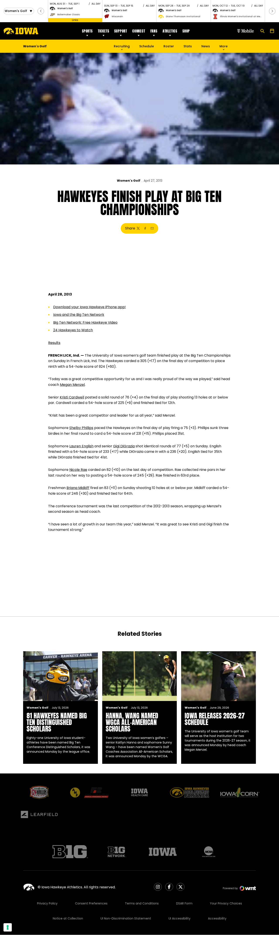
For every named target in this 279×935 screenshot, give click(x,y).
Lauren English (81, 446)
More (223, 46)
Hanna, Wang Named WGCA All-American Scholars (132, 722)
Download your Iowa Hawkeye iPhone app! (89, 306)
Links (75, 20)
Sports (87, 31)
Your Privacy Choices (226, 903)
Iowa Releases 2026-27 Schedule (215, 719)
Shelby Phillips (81, 427)
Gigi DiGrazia (124, 446)
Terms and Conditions (142, 903)
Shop (186, 31)
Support (120, 31)
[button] (40, 11)
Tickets (103, 31)
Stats (188, 46)
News (205, 46)
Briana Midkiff (77, 487)
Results (54, 342)
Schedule (146, 46)
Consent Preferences (91, 903)
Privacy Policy (47, 903)
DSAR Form (184, 903)
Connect (138, 31)
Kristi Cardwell (72, 397)
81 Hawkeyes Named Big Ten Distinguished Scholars (57, 722)
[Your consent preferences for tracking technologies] (7, 927)
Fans (153, 31)
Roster (168, 46)
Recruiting (122, 46)
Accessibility (217, 918)
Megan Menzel (72, 384)
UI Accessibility (179, 918)
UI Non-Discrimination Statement (125, 918)
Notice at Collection (68, 918)
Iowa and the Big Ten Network (78, 314)
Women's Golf (128, 180)
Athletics (170, 31)
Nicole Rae (78, 469)
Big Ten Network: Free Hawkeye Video (85, 322)
